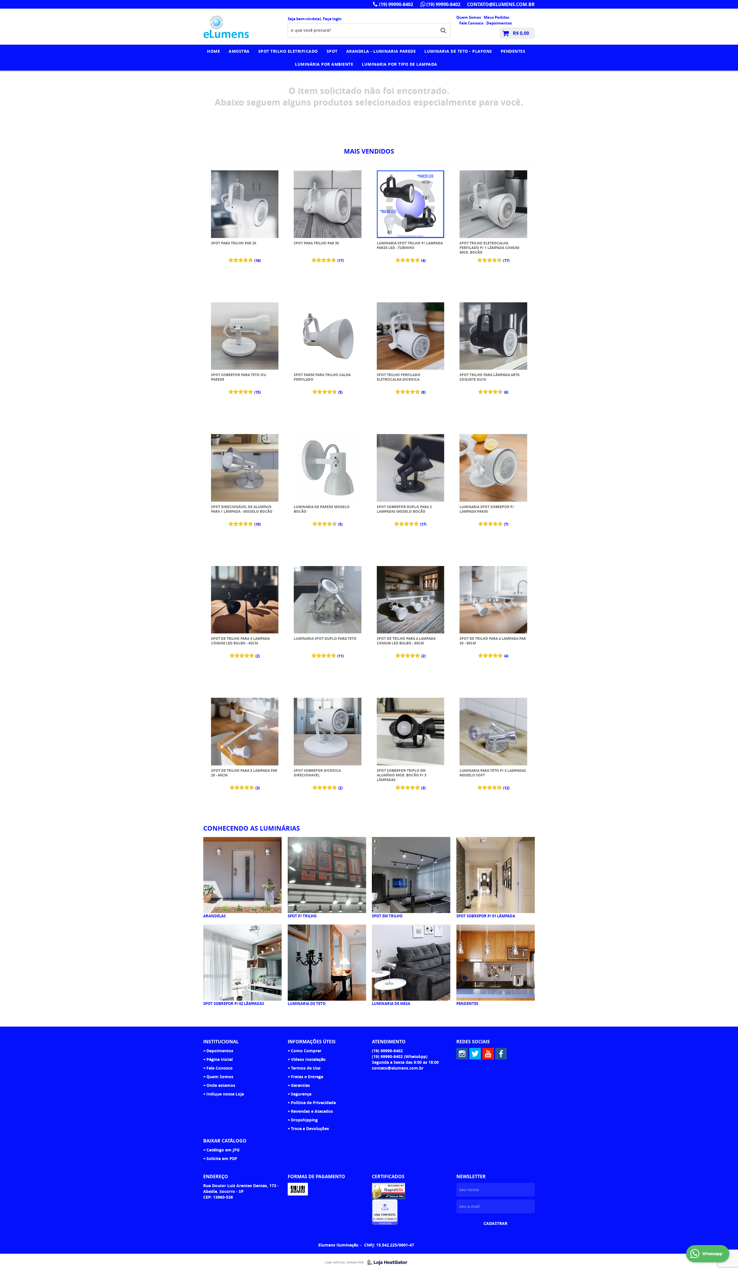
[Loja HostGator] (385, 1262)
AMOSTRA (239, 51)
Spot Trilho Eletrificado (288, 51)
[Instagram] (462, 1053)
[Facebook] (501, 1053)
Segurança (301, 1094)
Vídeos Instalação (308, 1059)
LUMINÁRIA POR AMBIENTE (324, 64)
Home (213, 51)
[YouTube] (488, 1053)
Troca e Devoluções (310, 1128)
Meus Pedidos (496, 17)
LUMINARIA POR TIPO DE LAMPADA (399, 64)
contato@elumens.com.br (501, 4)
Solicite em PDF (221, 1158)
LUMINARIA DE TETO (306, 1003)
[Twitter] (475, 1053)
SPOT (332, 51)
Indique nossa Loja (225, 1094)
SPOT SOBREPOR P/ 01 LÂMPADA (485, 916)
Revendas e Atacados (312, 1111)
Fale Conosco (471, 23)
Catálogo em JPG (223, 1150)
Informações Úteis (312, 1041)
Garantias (300, 1085)
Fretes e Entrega (307, 1076)
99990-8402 (396, 4)
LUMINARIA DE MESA (391, 1003)
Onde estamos (220, 1085)
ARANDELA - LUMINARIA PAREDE (381, 51)
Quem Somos (468, 17)
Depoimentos (499, 23)
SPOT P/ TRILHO (302, 916)
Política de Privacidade (313, 1102)
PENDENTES (513, 51)
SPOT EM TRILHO (387, 916)
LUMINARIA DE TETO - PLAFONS (458, 51)
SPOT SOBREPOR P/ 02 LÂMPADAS (233, 1003)
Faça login (332, 18)
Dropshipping (304, 1120)
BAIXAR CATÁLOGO (224, 1141)
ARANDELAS (214, 916)
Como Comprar (306, 1050)
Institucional (221, 1041)
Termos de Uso (306, 1068)
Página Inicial (219, 1059)
